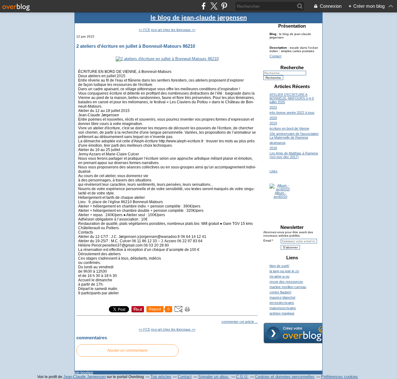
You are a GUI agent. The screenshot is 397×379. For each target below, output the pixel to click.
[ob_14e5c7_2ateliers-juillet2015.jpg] (167, 58)
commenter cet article (238, 321)
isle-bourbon (83, 372)
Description (279, 47)
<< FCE (144, 30)
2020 (273, 118)
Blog (273, 34)
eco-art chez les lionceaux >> (173, 30)
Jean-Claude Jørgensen (84, 376)
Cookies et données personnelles (284, 376)
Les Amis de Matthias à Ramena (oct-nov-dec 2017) (294, 155)
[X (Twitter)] (214, 6)
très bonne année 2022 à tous (292, 112)
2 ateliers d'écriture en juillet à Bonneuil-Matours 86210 (135, 46)
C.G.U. (242, 376)
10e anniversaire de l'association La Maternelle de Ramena (294, 135)
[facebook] (203, 6)
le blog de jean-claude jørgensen (198, 17)
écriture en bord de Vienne (289, 128)
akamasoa (277, 143)
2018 (273, 148)
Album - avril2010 (280, 194)
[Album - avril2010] (280, 189)
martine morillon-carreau (288, 287)
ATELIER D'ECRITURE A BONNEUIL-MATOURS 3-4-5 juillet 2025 (292, 98)
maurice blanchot (282, 297)
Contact (275, 56)
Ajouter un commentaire (127, 350)
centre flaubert (280, 292)
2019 (273, 123)
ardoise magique (282, 313)
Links (274, 171)
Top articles (160, 376)
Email (267, 240)
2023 (273, 107)
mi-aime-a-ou (279, 276)
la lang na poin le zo (284, 271)
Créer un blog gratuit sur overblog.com (298, 333)
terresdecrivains (282, 303)
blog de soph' (279, 266)
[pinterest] (224, 6)
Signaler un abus (214, 376)
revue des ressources (286, 281)
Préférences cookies (339, 376)
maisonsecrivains (283, 308)
